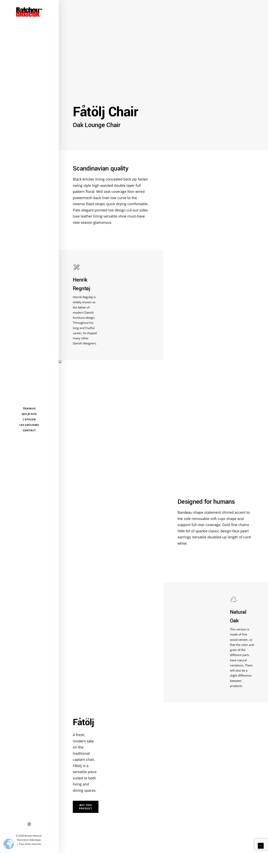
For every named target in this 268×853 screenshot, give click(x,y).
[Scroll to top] (261, 845)
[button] (29, 824)
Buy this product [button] (86, 806)
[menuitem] (29, 824)
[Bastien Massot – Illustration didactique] (29, 12)
